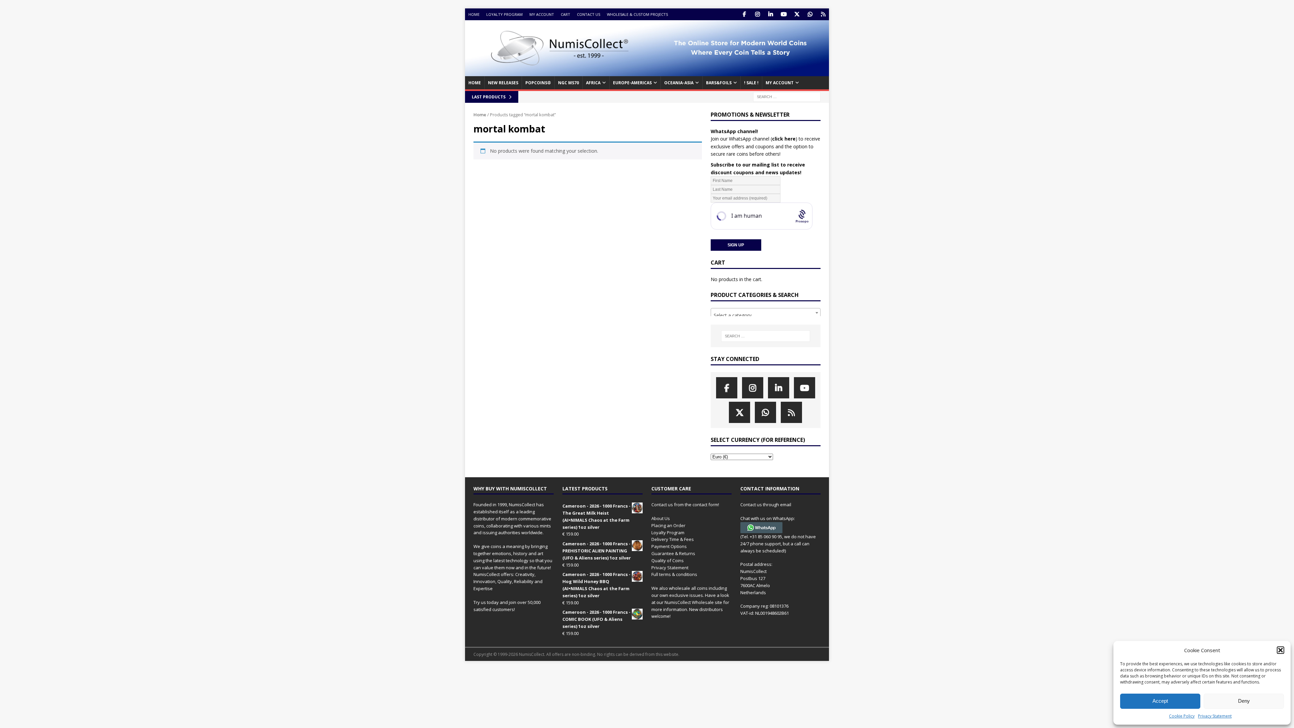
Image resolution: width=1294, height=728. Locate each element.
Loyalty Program (504, 14)
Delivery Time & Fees (672, 539)
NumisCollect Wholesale (689, 602)
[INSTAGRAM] (757, 14)
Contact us (588, 14)
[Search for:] (787, 96)
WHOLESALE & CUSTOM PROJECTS (637, 14)
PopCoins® (538, 83)
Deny (1244, 701)
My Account (541, 14)
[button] (1280, 650)
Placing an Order (668, 525)
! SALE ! (751, 83)
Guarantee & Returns (673, 553)
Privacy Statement (1215, 716)
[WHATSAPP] (810, 14)
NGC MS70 (568, 83)
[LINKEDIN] (770, 14)
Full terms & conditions (674, 574)
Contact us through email (765, 505)
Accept (1160, 701)
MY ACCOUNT (780, 83)
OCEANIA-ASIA (679, 83)
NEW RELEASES (503, 83)
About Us (660, 518)
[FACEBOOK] (744, 14)
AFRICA (593, 83)
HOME (474, 83)
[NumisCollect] (647, 72)
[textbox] (765, 315)
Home (474, 14)
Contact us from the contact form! (685, 505)
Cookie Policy (1182, 716)
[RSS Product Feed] (823, 14)
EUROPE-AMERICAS (632, 83)
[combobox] (766, 312)
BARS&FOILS (719, 83)
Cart (565, 14)
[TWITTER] (797, 14)
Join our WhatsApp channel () (754, 138)
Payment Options (669, 546)
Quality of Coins (667, 560)
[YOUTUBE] (784, 14)
